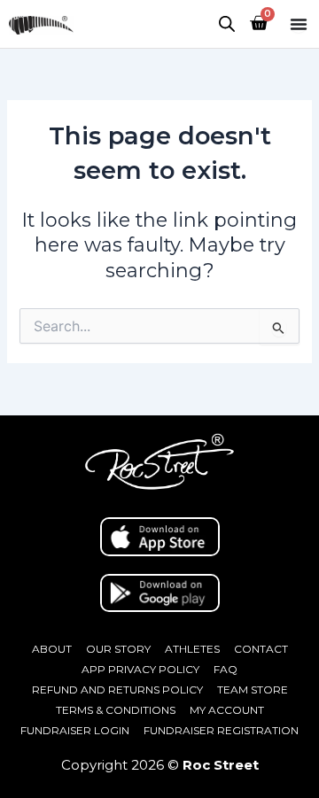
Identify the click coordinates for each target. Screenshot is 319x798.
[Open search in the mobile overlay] (227, 24)
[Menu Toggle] (298, 24)
